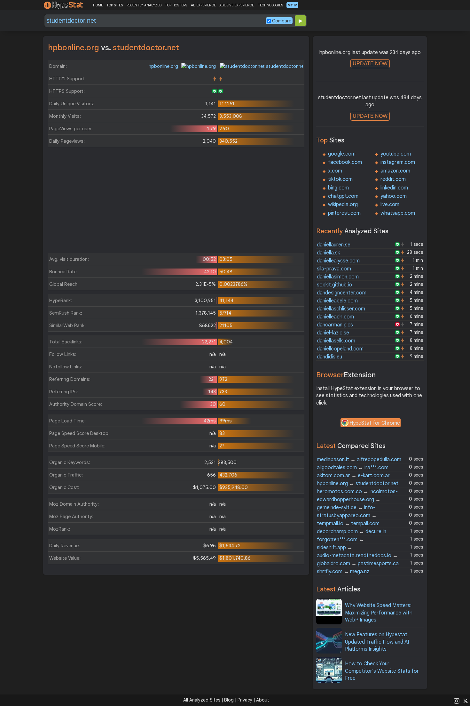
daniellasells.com (336, 341)
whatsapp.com (397, 213)
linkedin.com (394, 188)
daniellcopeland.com (340, 349)
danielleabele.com (337, 301)
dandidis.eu (329, 357)
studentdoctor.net (285, 66)
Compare (281, 21)
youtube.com (395, 154)
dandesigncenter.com (341, 293)
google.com (342, 154)
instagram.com (397, 162)
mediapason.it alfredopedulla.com (359, 459)
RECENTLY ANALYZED (144, 5)
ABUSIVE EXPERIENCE (236, 5)
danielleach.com (335, 317)
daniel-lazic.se (333, 333)
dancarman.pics (335, 325)
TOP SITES (114, 5)
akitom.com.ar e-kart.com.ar (353, 475)
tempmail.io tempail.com (348, 523)
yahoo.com (393, 196)
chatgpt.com (343, 196)
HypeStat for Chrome (374, 423)
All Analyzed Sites (201, 700)
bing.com (338, 188)
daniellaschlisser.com (341, 309)
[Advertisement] (176, 201)
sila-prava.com (334, 269)
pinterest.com (344, 213)
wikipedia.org (343, 204)
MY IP (292, 5)
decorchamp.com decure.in (351, 531)
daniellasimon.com (338, 277)
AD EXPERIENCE (203, 5)
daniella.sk (328, 253)
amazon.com (395, 171)
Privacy (245, 700)
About (262, 700)
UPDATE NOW (370, 63)
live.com (389, 204)
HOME (98, 5)
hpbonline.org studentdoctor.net (357, 483)
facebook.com (345, 162)
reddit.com (393, 179)
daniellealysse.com (338, 261)
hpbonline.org (164, 66)
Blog (229, 700)
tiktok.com (340, 179)
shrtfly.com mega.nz (343, 571)
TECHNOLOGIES (270, 5)
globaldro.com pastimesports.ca (358, 563)
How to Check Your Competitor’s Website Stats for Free (382, 671)
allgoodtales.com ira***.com (352, 467)
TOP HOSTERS (176, 5)
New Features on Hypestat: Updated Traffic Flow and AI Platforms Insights (377, 641)
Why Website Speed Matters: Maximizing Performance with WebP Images (378, 612)
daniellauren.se (333, 245)
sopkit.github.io (334, 285)
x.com (335, 171)
